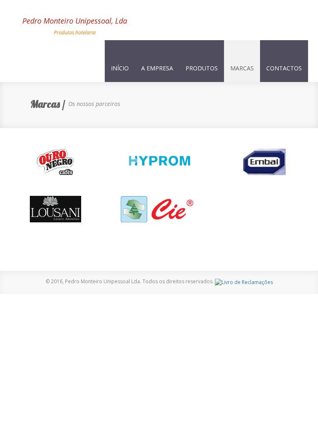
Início (120, 68)
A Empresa (157, 68)
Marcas (242, 68)
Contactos (284, 68)
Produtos (202, 68)
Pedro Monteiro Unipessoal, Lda (16, 24)
